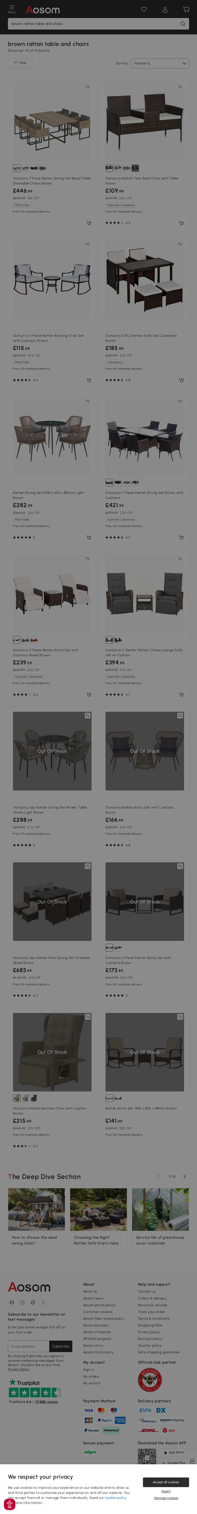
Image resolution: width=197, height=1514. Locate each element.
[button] (9, 1504)
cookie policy (115, 1498)
